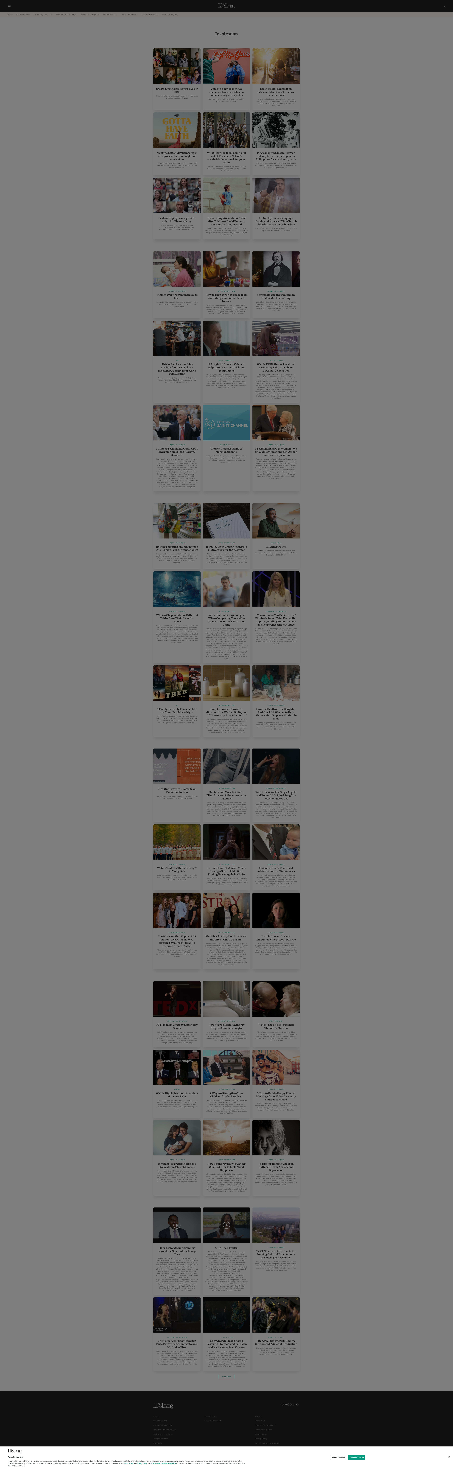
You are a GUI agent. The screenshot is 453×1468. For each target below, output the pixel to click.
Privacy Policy (142, 1463)
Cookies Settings (338, 1457)
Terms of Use (128, 1463)
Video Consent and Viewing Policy (163, 1463)
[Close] (449, 1457)
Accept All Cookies (357, 1457)
